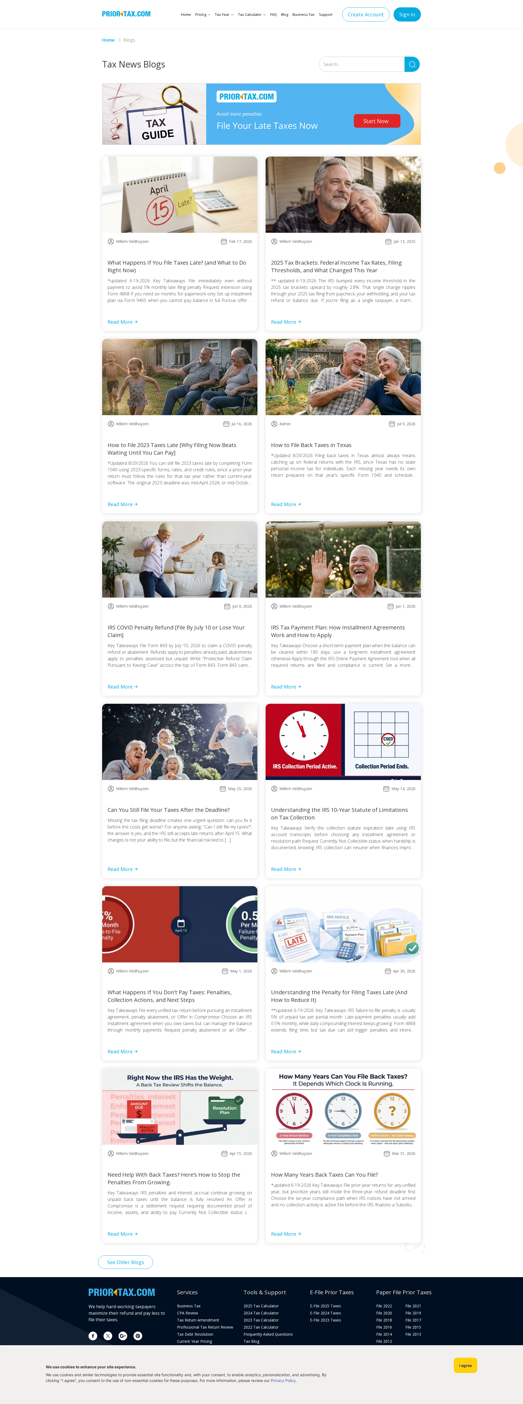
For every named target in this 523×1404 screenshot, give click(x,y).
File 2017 (413, 1320)
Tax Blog (251, 1341)
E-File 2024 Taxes (325, 1313)
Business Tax (304, 14)
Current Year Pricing (194, 1341)
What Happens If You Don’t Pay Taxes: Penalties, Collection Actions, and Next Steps (170, 996)
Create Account (366, 14)
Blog (284, 14)
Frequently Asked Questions (268, 1334)
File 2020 (384, 1313)
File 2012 (384, 1341)
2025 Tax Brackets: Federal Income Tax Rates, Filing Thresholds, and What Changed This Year (336, 266)
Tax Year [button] (222, 14)
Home (186, 14)
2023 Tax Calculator (261, 1320)
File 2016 (384, 1327)
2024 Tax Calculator (261, 1313)
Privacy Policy (283, 1380)
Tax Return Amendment (198, 1320)
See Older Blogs (125, 1262)
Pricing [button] (200, 14)
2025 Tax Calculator (261, 1306)
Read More (120, 322)
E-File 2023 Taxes (325, 1320)
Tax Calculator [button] (250, 14)
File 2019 (413, 1313)
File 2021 (413, 1306)
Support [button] (325, 14)
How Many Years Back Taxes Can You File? (324, 1174)
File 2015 (413, 1327)
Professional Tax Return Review (205, 1327)
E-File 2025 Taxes (325, 1306)
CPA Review (187, 1313)
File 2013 (413, 1334)
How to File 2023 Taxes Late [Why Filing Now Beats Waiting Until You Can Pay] (172, 448)
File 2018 (384, 1320)
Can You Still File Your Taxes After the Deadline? (169, 809)
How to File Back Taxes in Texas (311, 445)
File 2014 (384, 1334)
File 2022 (384, 1306)
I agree (465, 1365)
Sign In (407, 14)
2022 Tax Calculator (261, 1327)
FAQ (273, 14)
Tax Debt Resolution (195, 1334)
